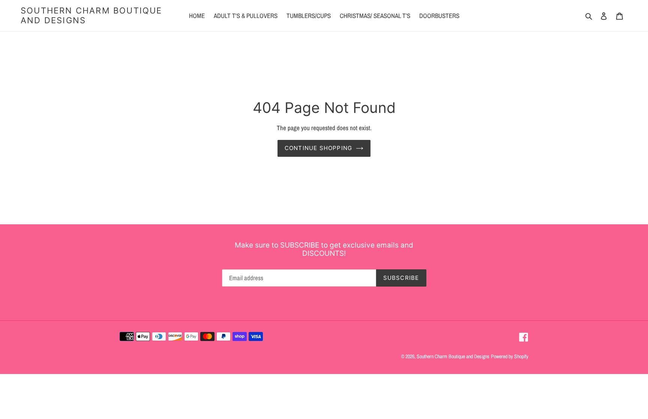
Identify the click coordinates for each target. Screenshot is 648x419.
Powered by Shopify (509, 356)
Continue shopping (318, 148)
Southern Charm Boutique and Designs (91, 15)
